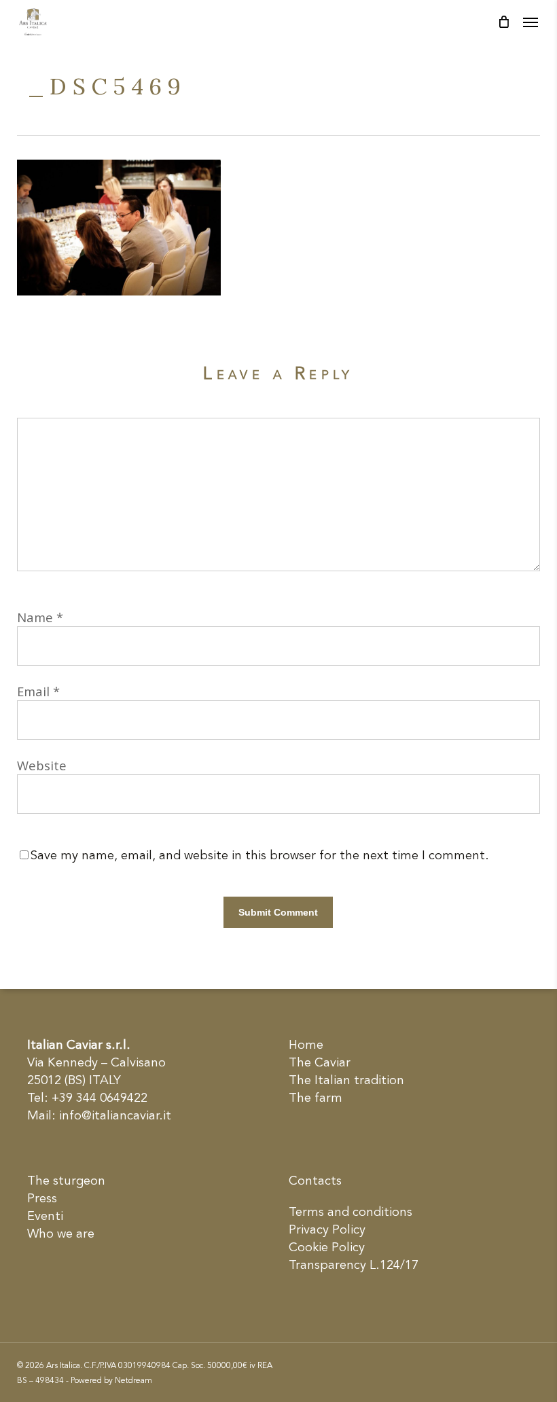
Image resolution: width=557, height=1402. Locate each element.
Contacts (315, 1181)
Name (40, 617)
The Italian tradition (346, 1081)
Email (38, 691)
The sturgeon (66, 1181)
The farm (315, 1098)
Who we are (60, 1234)
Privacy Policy (327, 1230)
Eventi (45, 1216)
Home (306, 1045)
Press (42, 1199)
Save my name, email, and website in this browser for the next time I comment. (260, 856)
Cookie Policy (327, 1248)
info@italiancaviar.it (115, 1116)
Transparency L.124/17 (353, 1265)
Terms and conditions (350, 1212)
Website (42, 765)
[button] (530, 22)
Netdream (133, 1381)
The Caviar (320, 1063)
